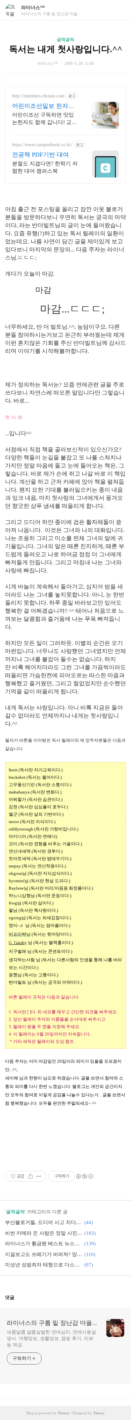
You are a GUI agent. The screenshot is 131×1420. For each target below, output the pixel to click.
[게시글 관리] (39, 1176)
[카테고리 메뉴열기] (119, 10)
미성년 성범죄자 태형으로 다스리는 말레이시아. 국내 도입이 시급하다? (43, 1264)
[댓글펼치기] (17, 1297)
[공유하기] (30, 1176)
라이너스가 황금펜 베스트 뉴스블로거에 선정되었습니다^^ (43, 1243)
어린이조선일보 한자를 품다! (43, 106)
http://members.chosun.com (38, 95)
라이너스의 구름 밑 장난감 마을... (52, 1323)
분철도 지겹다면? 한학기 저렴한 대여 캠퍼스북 (45, 167)
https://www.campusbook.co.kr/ (42, 144)
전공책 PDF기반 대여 (40, 154)
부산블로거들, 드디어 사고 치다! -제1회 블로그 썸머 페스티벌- (43, 1222)
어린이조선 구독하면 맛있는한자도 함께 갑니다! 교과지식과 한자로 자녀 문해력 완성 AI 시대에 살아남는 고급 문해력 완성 (44, 119)
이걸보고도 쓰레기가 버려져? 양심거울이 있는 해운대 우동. (43, 1254)
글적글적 (65, 39)
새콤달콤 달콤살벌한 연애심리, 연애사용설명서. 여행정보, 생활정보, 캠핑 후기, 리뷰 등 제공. (51, 1338)
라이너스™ (33, 7)
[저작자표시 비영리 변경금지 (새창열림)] (84, 1176)
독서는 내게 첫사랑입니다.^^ (65, 49)
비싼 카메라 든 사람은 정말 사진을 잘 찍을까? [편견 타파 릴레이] (43, 1233)
